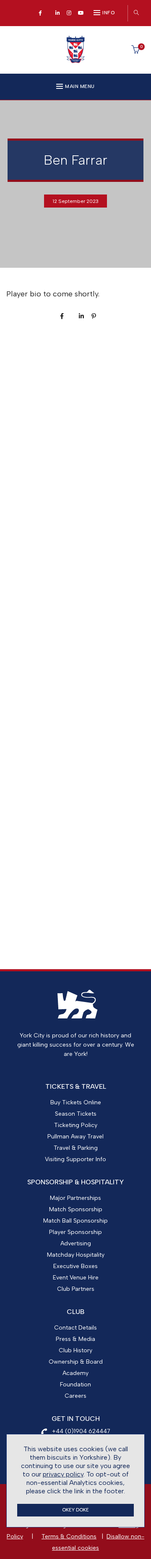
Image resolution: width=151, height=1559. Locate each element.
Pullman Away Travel (75, 1136)
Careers (75, 1395)
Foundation (75, 1384)
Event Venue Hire (76, 1277)
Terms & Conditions (69, 1536)
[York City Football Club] (75, 60)
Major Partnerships (75, 1198)
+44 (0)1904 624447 (81, 1431)
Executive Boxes (75, 1266)
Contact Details (75, 1327)
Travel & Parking (76, 1147)
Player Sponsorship (75, 1232)
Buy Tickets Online (75, 1102)
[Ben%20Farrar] (62, 316)
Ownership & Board (76, 1361)
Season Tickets (75, 1113)
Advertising (75, 1243)
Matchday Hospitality (75, 1254)
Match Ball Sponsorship (75, 1220)
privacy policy (63, 1474)
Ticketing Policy (75, 1125)
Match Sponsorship (75, 1209)
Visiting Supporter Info (75, 1159)
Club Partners (75, 1289)
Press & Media (75, 1339)
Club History (75, 1350)
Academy (75, 1373)
